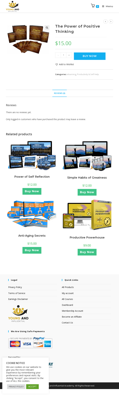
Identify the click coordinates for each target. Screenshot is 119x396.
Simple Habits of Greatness (87, 177)
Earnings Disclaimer (18, 299)
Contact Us (67, 322)
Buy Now (90, 56)
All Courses (67, 299)
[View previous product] (105, 21)
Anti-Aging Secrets (32, 235)
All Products (68, 287)
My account (68, 293)
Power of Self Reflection (32, 176)
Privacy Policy (15, 287)
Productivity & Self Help (88, 74)
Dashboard (67, 304)
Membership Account (72, 310)
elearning (71, 74)
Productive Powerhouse (87, 237)
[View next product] (111, 21)
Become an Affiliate (72, 316)
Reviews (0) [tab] (59, 93)
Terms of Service (16, 293)
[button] (46, 27)
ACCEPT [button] (32, 386)
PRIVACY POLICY (16, 386)
